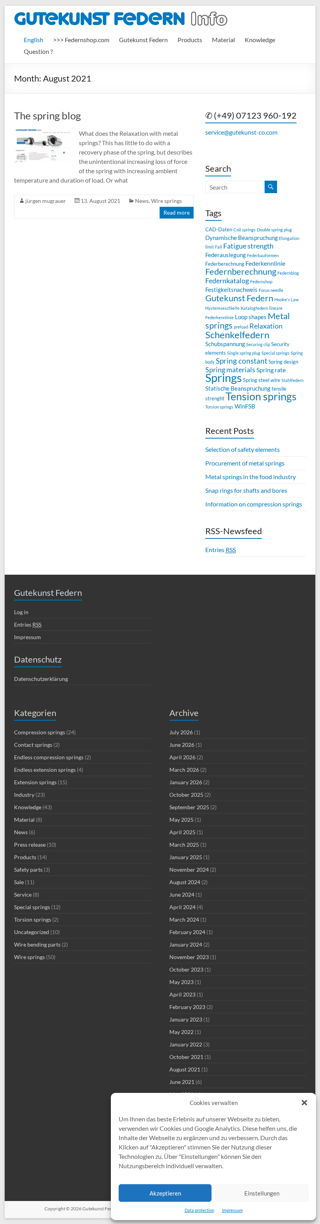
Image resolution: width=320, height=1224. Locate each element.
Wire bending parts (37, 944)
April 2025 (182, 832)
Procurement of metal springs (244, 463)
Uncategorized (31, 932)
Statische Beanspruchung (237, 388)
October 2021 (186, 1056)
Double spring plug (274, 229)
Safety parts (28, 869)
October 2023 (186, 969)
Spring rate (271, 369)
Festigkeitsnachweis (231, 289)
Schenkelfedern (237, 334)
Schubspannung (225, 343)
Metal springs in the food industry (250, 476)
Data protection (199, 1210)
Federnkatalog (227, 281)
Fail (218, 246)
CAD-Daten (218, 229)
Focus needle (271, 290)
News (142, 200)
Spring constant (241, 360)
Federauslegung (225, 254)
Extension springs (35, 782)
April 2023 (182, 994)
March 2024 (184, 919)
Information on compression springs (253, 504)
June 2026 (181, 744)
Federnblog (288, 272)
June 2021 (181, 1081)
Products (190, 39)
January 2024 (185, 944)
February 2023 (187, 1007)
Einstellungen (261, 1193)
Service (23, 894)
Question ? (38, 51)
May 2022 (181, 1032)
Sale (19, 882)
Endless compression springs (49, 757)
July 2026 (181, 732)
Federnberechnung (240, 271)
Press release (30, 844)
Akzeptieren (165, 1193)
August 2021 (184, 1069)
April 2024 (182, 907)
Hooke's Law (286, 299)
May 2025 (181, 819)
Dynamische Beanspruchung (241, 237)
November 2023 (189, 957)
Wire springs (166, 200)
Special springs (275, 352)
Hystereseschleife (222, 308)
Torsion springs (219, 406)
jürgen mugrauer (45, 200)
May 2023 (181, 982)
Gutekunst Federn (143, 39)
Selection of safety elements (242, 449)
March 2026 (184, 769)
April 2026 (182, 757)
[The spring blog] (42, 132)
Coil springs (244, 229)
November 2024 (189, 869)
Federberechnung (224, 264)
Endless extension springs (45, 769)
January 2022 (185, 1044)
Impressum (232, 1210)
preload (241, 326)
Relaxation (266, 326)
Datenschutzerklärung (41, 678)
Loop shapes (251, 316)
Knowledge (260, 39)
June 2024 (181, 894)
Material (223, 39)
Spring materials (230, 370)
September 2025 (189, 807)
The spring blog (47, 115)
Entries (220, 549)
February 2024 (187, 932)
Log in (21, 612)
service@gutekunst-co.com (241, 132)
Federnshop (261, 281)
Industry (24, 794)
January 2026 (185, 782)
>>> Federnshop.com (81, 39)
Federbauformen (263, 255)
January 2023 (185, 1019)
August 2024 (184, 882)
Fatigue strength (248, 246)
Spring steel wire (261, 380)
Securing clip (258, 344)
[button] (304, 1103)
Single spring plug (243, 352)
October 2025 (186, 794)
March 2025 (184, 844)
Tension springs (261, 396)
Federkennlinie (265, 263)
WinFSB (245, 406)
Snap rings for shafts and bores (246, 490)
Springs (223, 377)
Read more (177, 212)
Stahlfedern (292, 380)
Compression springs (39, 732)
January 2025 (185, 857)
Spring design (283, 362)
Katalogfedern (254, 308)
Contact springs (33, 744)
